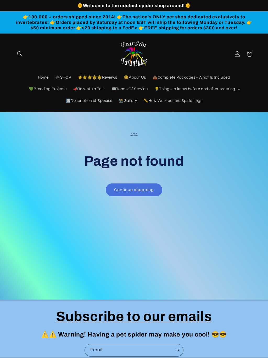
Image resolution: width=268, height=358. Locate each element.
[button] (20, 54)
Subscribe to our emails (134, 316)
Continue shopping (134, 190)
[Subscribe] (177, 350)
